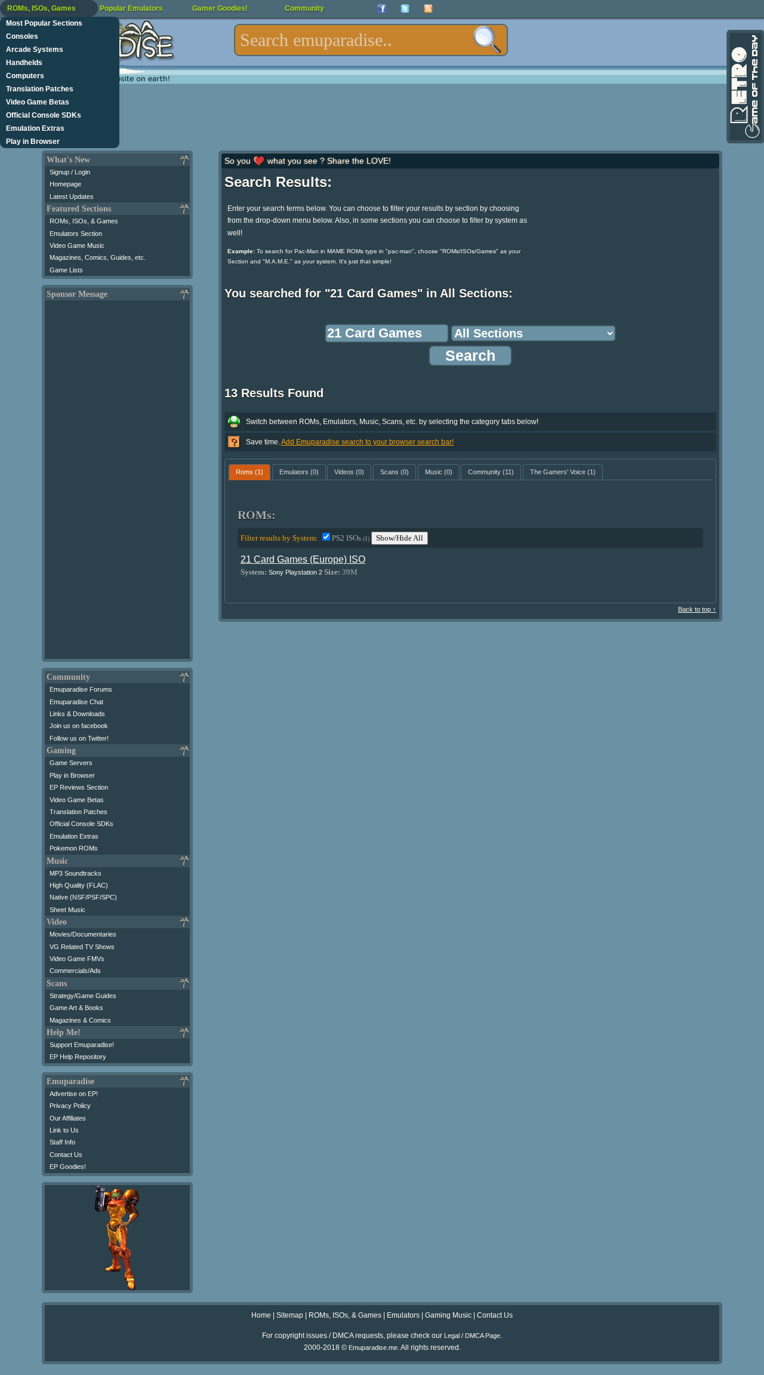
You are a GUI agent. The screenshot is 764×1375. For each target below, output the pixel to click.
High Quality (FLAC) (79, 885)
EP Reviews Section (79, 787)
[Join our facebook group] (381, 8)
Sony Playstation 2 (295, 572)
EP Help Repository (78, 1056)
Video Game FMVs (77, 958)
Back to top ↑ (697, 609)
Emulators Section (76, 233)
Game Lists (66, 270)
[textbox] (371, 40)
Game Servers (71, 762)
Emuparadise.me (373, 1347)
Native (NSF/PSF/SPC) (83, 897)
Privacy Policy (70, 1105)
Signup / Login (70, 172)
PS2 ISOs (350, 537)
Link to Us (64, 1130)
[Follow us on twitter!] (405, 8)
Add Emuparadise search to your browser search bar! (367, 442)
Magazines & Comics (80, 1020)
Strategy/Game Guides (83, 995)
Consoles (22, 36)
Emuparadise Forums (81, 689)
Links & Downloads (77, 713)
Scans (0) (394, 471)
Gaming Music (448, 1315)
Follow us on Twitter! (79, 738)
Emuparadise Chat (76, 701)
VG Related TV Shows (82, 946)
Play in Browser (33, 141)
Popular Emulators (131, 8)
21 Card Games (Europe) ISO (303, 559)
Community (304, 8)
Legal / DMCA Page (472, 1335)
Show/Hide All (399, 537)
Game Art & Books (76, 1007)
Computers (25, 76)
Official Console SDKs (43, 115)
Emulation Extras (35, 128)
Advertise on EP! (74, 1093)
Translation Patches (39, 89)
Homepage (65, 184)
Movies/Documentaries (83, 934)
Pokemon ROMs (74, 848)
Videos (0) (349, 471)
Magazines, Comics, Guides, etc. (98, 257)
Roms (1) (249, 471)
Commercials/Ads (75, 970)
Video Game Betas (37, 102)
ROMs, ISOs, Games (41, 8)
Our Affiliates (68, 1118)
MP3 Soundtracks (75, 873)
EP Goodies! (68, 1166)
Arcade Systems (34, 49)
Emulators (403, 1315)
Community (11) (491, 471)
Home (261, 1315)
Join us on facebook (79, 725)
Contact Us (66, 1154)
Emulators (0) (299, 471)
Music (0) (438, 471)
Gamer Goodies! (220, 8)
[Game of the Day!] (744, 86)
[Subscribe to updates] (428, 8)
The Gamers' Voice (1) (563, 471)
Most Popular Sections (44, 23)
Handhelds (24, 63)
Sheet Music (67, 909)
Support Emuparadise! (82, 1044)
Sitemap (289, 1315)
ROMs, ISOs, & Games (84, 221)
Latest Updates (72, 196)
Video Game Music (77, 245)
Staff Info (62, 1142)
